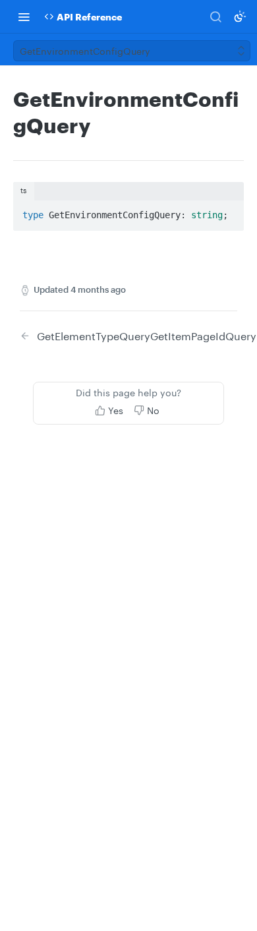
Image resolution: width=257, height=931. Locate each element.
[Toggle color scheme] (239, 16)
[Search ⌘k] (215, 16)
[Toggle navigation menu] (23, 16)
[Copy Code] (228, 211)
